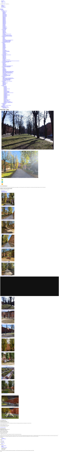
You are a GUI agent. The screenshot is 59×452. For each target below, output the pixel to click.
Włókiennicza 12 (4, 21)
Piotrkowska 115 (4, 56)
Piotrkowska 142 (4, 62)
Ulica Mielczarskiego (5, 74)
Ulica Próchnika (4, 52)
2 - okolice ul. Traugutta (3, 29)
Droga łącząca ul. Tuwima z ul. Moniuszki (7, 105)
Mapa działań (2, 10)
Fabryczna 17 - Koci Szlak (6, 100)
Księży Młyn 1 (5, 86)
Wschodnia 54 (4, 25)
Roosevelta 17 (4, 63)
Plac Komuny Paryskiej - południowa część (7, 61)
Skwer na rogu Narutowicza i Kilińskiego (7, 40)
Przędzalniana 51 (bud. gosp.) (7, 94)
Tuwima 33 (4, 37)
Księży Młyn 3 (5, 87)
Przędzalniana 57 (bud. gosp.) (7, 95)
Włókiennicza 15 (4, 22)
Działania (2, 5)
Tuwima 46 (4, 38)
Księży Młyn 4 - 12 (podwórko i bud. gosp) (8, 102)
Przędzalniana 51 (5, 93)
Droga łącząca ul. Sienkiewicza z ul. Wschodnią (7, 35)
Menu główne (2, 0)
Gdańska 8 (4, 76)
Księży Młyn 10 (5, 90)
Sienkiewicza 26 (4, 32)
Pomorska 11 (4, 42)
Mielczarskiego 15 (4, 69)
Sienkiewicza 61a (4, 57)
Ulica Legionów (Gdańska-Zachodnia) (6, 79)
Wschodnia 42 (4, 46)
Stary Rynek (4, 49)
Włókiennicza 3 (4, 17)
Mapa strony (2, 446)
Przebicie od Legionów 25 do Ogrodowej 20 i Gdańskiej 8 (8, 78)
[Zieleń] (2, 180)
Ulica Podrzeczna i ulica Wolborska (6, 51)
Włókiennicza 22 (4, 23)
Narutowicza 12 (4, 30)
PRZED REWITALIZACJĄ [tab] (4, 191)
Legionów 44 (4, 68)
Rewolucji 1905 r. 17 (5, 15)
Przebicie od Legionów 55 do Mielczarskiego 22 (7, 72)
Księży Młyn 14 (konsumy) (6, 91)
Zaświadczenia (2, 438)
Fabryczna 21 (5, 98)
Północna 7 (4, 43)
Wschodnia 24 (4, 45)
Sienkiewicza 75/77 (5, 64)
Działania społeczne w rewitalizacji (4, 106)
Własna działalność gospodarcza (6, 107)
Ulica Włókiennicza (5, 28)
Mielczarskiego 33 (4, 70)
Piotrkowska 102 (4, 55)
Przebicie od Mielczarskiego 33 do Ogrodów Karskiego (8, 71)
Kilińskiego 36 (4, 13)
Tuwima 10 (4, 104)
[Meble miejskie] (2, 182)
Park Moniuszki (4, 39)
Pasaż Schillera (4, 60)
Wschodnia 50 (4, 24)
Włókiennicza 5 (4, 18)
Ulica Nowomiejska (5, 50)
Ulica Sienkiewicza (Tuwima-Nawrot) (6, 59)
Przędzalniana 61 (5, 96)
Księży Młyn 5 (5, 88)
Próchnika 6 (4, 81)
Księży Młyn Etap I (3, 6)
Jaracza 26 (4, 11)
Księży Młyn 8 (5, 89)
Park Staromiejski (4, 47)
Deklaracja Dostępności (3, 445)
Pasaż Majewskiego (5, 26)
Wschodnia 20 (4, 44)
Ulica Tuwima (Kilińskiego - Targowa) (6, 41)
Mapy (2, 443)
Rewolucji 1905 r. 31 (5, 16)
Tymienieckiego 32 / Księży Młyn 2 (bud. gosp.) (8, 92)
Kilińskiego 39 (4, 36)
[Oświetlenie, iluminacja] (2, 184)
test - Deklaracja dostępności (4, 447)
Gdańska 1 (4, 67)
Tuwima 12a (4, 33)
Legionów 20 (4, 77)
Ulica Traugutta (4, 34)
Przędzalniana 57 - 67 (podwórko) (7, 101)
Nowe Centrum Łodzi (3, 103)
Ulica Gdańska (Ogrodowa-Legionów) (6, 75)
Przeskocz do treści (3, 1)
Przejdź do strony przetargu (3, 427)
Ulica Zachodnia (4, 54)
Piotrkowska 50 (4, 84)
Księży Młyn (2, 85)
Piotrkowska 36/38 (4, 83)
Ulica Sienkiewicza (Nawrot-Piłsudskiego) (7, 66)
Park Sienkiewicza (4, 58)
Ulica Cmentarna (4, 73)
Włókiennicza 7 (4, 19)
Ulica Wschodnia (4, 53)
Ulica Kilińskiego (4, 27)
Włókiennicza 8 (4, 20)
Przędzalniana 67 (5, 97)
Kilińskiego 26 (4, 12)
